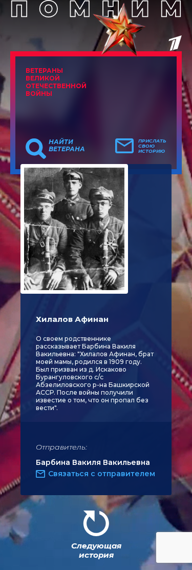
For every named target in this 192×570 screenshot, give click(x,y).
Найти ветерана (67, 145)
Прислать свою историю (152, 146)
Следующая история (96, 550)
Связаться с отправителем (101, 473)
